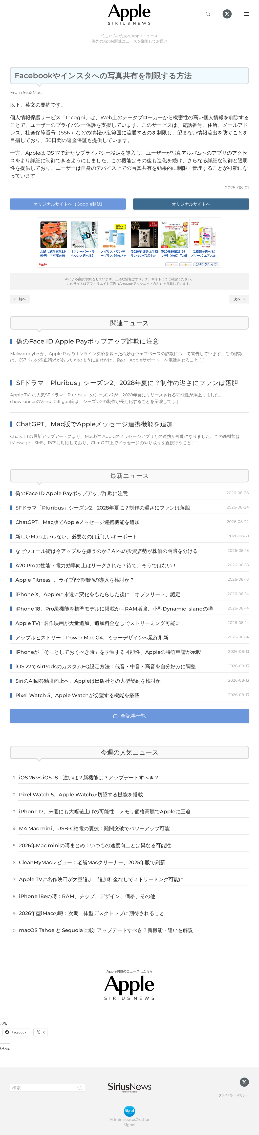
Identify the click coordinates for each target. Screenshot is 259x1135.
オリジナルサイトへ (191, 204)
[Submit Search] (80, 1088)
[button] (207, 14)
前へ (22, 299)
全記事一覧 (133, 716)
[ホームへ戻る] (129, 14)
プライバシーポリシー (234, 1095)
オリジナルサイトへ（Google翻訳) (68, 204)
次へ (237, 299)
